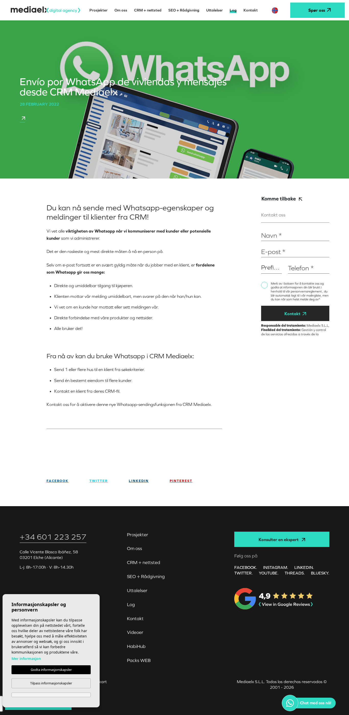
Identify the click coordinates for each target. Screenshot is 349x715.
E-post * (268, 243)
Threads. (295, 573)
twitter (98, 481)
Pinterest (181, 481)
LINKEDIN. (304, 567)
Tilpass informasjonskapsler (51, 683)
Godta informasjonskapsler (51, 669)
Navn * (267, 227)
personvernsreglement (306, 291)
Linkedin (139, 481)
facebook (57, 481)
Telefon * (295, 260)
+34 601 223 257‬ (53, 537)
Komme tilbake (279, 198)
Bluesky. (320, 573)
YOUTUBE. (268, 573)
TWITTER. (243, 573)
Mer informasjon (26, 658)
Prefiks (266, 260)
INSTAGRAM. (275, 567)
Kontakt (292, 313)
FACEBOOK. (245, 567)
